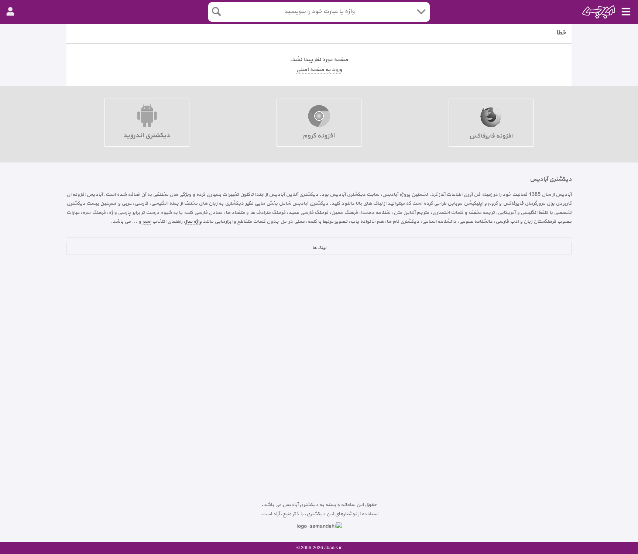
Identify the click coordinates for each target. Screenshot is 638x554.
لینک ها (319, 247)
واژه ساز (193, 221)
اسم (146, 221)
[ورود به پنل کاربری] (10, 12)
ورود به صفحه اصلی (319, 69)
